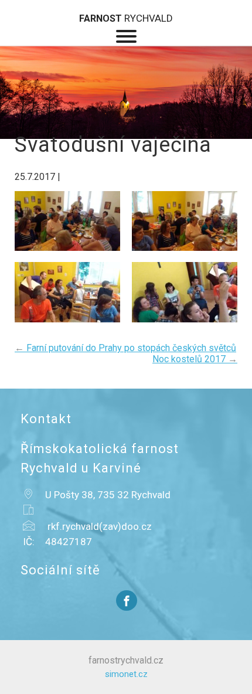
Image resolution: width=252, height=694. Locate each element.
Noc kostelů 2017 (194, 359)
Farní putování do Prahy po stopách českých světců (125, 347)
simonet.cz (126, 674)
